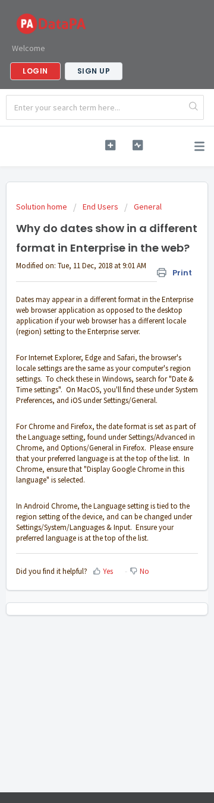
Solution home (42, 206)
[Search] (193, 107)
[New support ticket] (110, 145)
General (148, 206)
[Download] (85, 397)
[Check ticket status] (137, 145)
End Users (100, 206)
